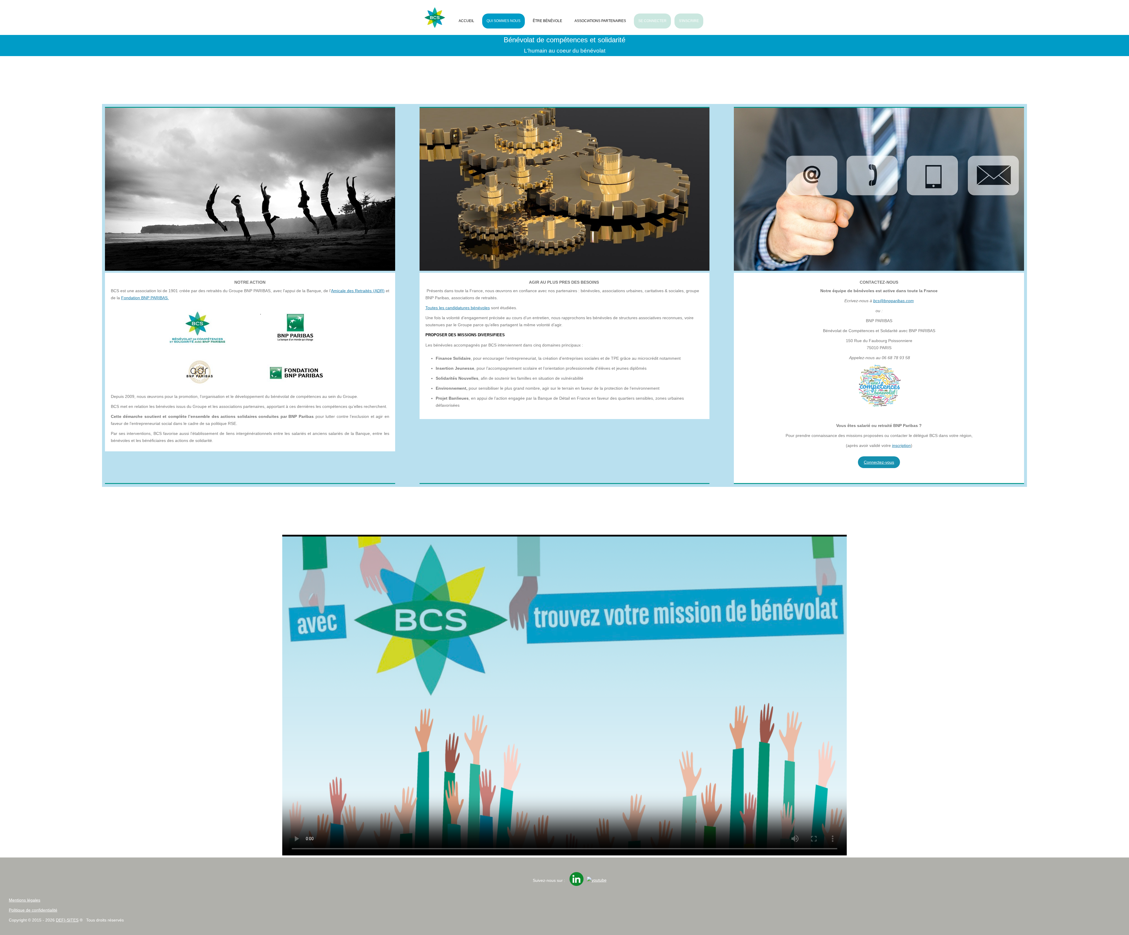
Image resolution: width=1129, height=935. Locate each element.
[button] (1108, 914)
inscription (901, 445)
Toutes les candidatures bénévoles (457, 307)
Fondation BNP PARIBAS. (145, 297)
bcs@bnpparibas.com (893, 300)
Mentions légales (24, 900)
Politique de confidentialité (33, 910)
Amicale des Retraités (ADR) (357, 290)
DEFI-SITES (67, 920)
